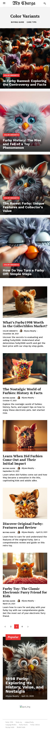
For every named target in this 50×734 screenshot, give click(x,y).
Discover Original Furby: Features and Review (23, 525)
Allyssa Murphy (30, 331)
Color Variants (11, 75)
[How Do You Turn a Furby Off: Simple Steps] (25, 248)
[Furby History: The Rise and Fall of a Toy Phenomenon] (25, 121)
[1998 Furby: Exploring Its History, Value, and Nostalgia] (25, 668)
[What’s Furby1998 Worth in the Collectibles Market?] (25, 302)
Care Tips (31, 22)
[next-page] (28, 626)
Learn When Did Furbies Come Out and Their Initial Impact (22, 460)
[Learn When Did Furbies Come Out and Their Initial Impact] (25, 435)
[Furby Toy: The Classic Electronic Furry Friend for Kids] (25, 568)
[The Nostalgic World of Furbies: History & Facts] (25, 368)
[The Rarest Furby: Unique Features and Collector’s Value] (25, 185)
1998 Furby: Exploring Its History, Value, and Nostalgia (25, 685)
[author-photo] (21, 330)
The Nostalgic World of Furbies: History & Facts (22, 391)
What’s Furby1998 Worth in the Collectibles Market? (25, 324)
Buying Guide (17, 22)
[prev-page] (5, 626)
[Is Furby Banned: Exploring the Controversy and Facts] (25, 58)
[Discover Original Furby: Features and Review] (25, 503)
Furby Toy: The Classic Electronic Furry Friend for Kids (25, 592)
